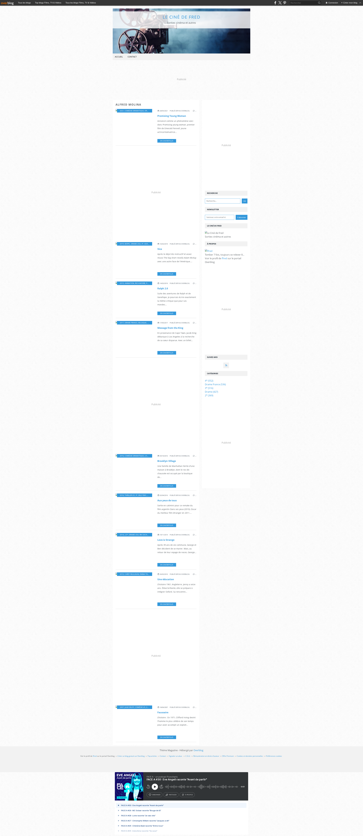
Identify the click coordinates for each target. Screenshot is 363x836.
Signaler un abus (175, 756)
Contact (132, 56)
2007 (122, 707)
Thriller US (130, 495)
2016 (122, 456)
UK (148, 323)
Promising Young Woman (171, 115)
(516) (209, 388)
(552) (209, 380)
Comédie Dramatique (134, 111)
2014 (122, 534)
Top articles (152, 756)
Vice (159, 249)
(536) (215, 384)
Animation (129, 283)
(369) (209, 395)
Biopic (127, 244)
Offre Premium (228, 756)
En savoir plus (166, 141)
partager (173, 795)
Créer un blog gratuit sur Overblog (131, 756)
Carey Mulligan (132, 574)
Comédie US (140, 707)
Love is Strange (165, 539)
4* (142, 244)
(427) (211, 391)
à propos (189, 795)
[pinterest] (284, 2)
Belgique (142, 323)
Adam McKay (150, 244)
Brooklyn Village (166, 461)
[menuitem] (119, 56)
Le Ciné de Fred (181, 17)
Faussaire (162, 712)
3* (137, 495)
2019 (122, 244)
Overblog (198, 750)
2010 (122, 574)
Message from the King (170, 327)
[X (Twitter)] (280, 2)
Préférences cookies (274, 756)
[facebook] (275, 2)
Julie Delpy (129, 707)
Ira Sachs (144, 534)
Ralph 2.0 (162, 288)
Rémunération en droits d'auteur (206, 756)
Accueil (119, 56)
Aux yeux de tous (167, 500)
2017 (122, 323)
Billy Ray (142, 495)
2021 (122, 111)
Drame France (131, 323)
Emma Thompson (147, 574)
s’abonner (156, 795)
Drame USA (149, 111)
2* (147, 707)
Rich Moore (140, 283)
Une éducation (165, 579)
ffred (224, 258)
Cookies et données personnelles (250, 756)
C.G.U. (187, 756)
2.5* (146, 456)
